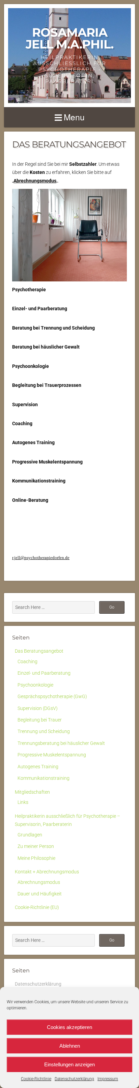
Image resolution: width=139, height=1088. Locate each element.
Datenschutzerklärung (74, 1078)
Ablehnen (69, 1046)
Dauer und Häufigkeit (40, 893)
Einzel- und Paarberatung (44, 673)
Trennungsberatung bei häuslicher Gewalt (61, 743)
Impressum (108, 1078)
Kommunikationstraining (44, 778)
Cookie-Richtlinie (36, 1078)
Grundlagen (30, 834)
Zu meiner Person (36, 846)
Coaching (27, 661)
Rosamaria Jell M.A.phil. (69, 38)
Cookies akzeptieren (69, 1027)
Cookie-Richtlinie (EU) (37, 907)
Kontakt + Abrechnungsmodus (47, 871)
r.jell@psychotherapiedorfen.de (41, 557)
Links (23, 802)
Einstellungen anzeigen (69, 1064)
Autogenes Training (38, 766)
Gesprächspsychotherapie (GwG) (52, 696)
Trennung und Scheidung (44, 731)
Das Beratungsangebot (39, 651)
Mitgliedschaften (32, 792)
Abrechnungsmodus (39, 882)
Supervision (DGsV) (38, 708)
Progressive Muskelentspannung (52, 754)
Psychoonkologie (35, 685)
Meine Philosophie (36, 858)
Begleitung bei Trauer (40, 720)
